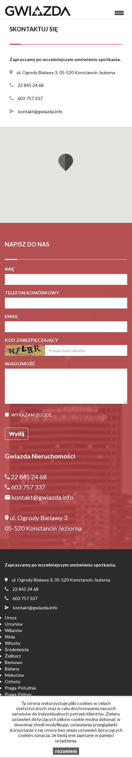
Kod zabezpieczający (31, 340)
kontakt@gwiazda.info (40, 111)
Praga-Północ (18, 694)
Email (11, 316)
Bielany (12, 668)
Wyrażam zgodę (31, 415)
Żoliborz (13, 656)
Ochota (12, 681)
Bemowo (13, 662)
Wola (10, 636)
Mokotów (14, 675)
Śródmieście (17, 649)
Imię (9, 269)
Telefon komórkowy (32, 292)
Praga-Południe (20, 688)
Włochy (13, 643)
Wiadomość (20, 363)
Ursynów (14, 624)
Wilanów (13, 630)
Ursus (11, 617)
